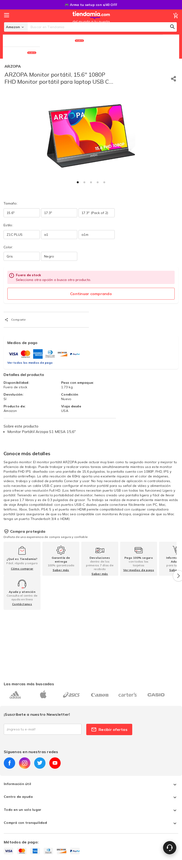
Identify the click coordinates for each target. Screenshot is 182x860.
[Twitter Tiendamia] (40, 763)
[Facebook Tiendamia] (9, 763)
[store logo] (91, 22)
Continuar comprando (91, 293)
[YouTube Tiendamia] (55, 763)
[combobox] (102, 27)
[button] (77, 182)
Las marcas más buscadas (29, 683)
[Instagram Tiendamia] (24, 763)
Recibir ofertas (113, 729)
